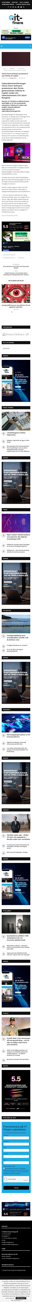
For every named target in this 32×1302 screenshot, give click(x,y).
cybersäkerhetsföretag (9, 257)
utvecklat (13, 133)
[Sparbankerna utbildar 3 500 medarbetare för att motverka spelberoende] (16, 926)
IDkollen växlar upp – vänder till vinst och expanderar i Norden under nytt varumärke (18, 839)
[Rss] (23, 7)
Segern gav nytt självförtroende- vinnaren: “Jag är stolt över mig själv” (18, 955)
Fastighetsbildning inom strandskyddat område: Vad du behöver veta (17, 639)
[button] (3, 299)
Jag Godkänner (21, 1298)
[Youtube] (18, 7)
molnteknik (21, 257)
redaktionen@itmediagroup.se (10, 1246)
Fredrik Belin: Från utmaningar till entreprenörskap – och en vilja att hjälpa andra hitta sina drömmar (18, 1043)
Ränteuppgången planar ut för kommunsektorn (18, 738)
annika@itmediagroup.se (12, 1260)
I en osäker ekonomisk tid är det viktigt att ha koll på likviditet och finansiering (17, 751)
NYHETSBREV (6, 2)
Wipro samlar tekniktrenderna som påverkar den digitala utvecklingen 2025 (18, 539)
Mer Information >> (16, 1300)
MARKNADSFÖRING (8, 4)
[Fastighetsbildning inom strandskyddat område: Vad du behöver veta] (16, 625)
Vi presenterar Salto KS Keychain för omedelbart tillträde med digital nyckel (18, 848)
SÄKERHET (12, 68)
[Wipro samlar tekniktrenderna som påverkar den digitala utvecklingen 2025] (16, 525)
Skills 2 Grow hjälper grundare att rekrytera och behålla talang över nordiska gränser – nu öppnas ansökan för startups (17, 1054)
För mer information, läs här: (10, 215)
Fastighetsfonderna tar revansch (17, 647)
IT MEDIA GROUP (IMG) (23, 4)
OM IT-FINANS (24, 2)
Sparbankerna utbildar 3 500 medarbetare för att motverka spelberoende (17, 940)
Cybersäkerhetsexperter (9, 254)
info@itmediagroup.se (8, 1244)
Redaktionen (12, 78)
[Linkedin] (15, 7)
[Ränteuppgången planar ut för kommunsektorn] (16, 725)
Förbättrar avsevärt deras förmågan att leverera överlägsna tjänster (18, 547)
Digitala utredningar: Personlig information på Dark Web (16, 745)
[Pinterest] (13, 7)
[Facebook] (8, 7)
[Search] (30, 46)
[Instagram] (10, 7)
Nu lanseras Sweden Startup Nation (18, 1061)
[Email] (21, 7)
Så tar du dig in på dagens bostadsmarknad (15, 652)
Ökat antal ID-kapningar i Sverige (17, 854)
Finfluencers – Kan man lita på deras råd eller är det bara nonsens (18, 553)
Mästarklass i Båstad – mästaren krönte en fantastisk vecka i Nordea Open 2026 (18, 949)
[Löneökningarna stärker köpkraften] (16, 423)
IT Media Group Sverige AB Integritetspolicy (14, 1272)
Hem (4, 68)
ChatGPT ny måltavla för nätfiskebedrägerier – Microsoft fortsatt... (16, 307)
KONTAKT (15, 2)
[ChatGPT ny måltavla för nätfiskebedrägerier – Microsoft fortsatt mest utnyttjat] (16, 293)
